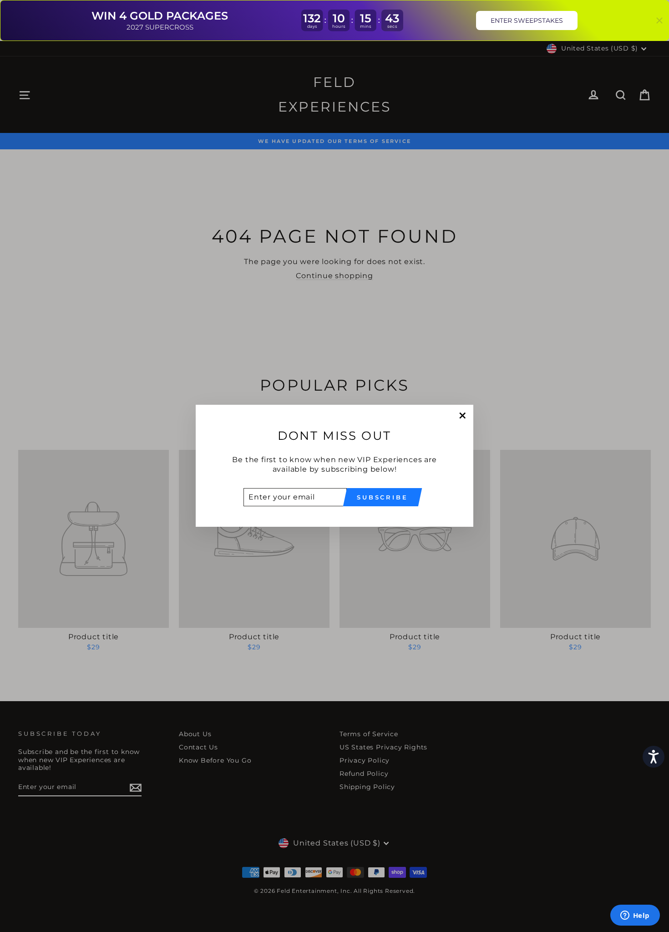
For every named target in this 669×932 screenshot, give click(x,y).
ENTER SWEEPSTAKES (527, 20)
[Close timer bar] (659, 20)
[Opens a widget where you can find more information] (635, 916)
